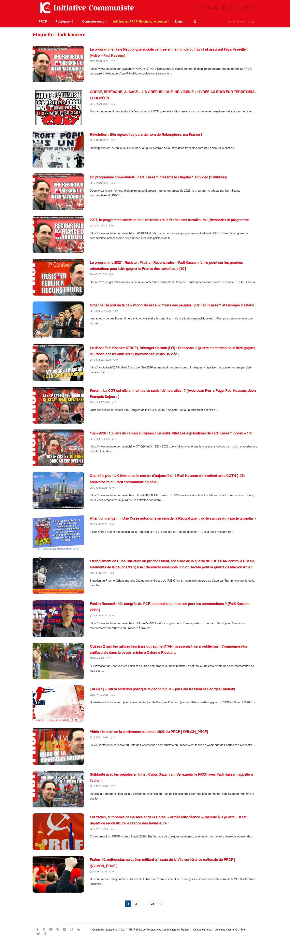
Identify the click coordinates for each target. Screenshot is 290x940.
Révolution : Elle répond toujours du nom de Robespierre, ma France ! (146, 134)
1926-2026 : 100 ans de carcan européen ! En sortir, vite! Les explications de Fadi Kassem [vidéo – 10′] (171, 433)
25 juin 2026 (99, 524)
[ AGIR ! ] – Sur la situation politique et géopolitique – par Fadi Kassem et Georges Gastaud (162, 688)
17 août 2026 (100, 140)
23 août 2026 (100, 61)
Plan (243, 929)
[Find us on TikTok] (252, 8)
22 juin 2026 (99, 573)
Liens (178, 21)
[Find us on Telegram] (223, 8)
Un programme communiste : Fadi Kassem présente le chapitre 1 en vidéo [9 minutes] (158, 177)
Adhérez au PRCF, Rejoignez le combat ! (141, 21)
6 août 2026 (99, 274)
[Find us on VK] (238, 8)
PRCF (43, 21)
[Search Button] (195, 21)
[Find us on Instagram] (230, 8)
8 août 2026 (99, 225)
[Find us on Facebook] (195, 8)
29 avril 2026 (100, 694)
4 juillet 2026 (101, 438)
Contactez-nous (93, 21)
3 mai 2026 (98, 658)
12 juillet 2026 (101, 359)
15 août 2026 (100, 182)
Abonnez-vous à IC (226, 929)
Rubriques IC (64, 21)
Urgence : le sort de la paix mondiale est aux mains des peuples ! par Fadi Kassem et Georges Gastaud (172, 305)
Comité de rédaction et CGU (108, 929)
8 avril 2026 (99, 871)
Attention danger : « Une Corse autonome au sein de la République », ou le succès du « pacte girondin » (173, 518)
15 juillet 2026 (101, 310)
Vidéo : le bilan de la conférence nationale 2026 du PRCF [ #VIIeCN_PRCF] (149, 731)
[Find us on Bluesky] (245, 8)
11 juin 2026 (99, 615)
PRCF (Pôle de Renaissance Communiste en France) (158, 929)
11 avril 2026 (100, 786)
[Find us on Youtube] (209, 8)
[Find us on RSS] (216, 8)
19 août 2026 (100, 103)
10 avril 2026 (100, 828)
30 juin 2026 (99, 487)
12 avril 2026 (100, 737)
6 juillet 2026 (101, 402)
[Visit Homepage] (86, 8)
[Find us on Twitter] (202, 8)
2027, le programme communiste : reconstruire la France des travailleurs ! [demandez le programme (170, 219)
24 (152, 903)
